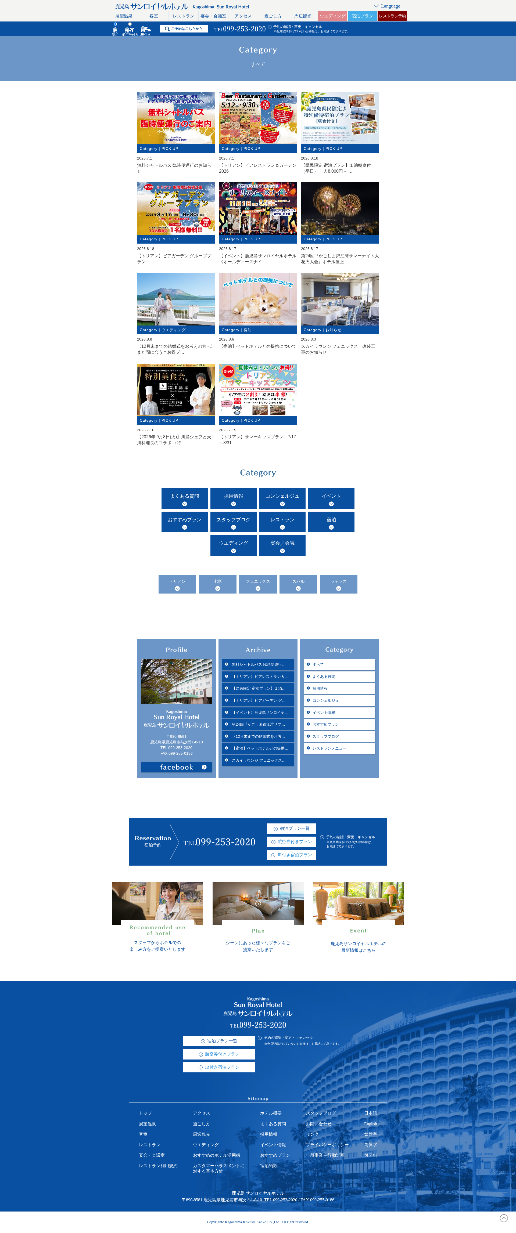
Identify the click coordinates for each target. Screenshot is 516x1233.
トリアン (177, 581)
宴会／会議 (282, 543)
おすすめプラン (185, 519)
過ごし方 (273, 16)
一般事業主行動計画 (325, 1155)
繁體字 (370, 1134)
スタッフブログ (233, 519)
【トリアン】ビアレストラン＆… (259, 676)
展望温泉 (123, 16)
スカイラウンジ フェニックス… (258, 760)
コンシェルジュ (282, 496)
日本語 (370, 1113)
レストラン (183, 16)
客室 (153, 16)
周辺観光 (302, 16)
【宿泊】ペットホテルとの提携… (259, 748)
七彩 (218, 581)
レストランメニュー (329, 748)
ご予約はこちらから (187, 29)
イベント (331, 496)
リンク (312, 1134)
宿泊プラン (362, 16)
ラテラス (339, 581)
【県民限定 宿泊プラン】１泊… (258, 688)
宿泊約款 (268, 1165)
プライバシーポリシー (327, 1144)
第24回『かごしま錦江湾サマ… (258, 724)
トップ (145, 1113)
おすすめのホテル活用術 (216, 1155)
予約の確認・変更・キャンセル (297, 27)
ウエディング (333, 16)
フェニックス (258, 581)
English (370, 1124)
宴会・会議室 (213, 16)
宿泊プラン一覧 (295, 828)
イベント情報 (324, 712)
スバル (298, 581)
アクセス (243, 16)
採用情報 (233, 496)
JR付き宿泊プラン (294, 854)
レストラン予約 (392, 16)
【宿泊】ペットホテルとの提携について (257, 346)
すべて (318, 664)
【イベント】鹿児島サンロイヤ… (259, 712)
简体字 (370, 1144)
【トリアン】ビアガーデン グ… (258, 700)
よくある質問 (184, 496)
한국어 (370, 1155)
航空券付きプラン (295, 841)
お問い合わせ (319, 1124)
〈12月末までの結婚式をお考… (258, 736)
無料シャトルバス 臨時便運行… (258, 664)
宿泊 (331, 519)
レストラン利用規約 (158, 1165)
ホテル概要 (271, 1113)
